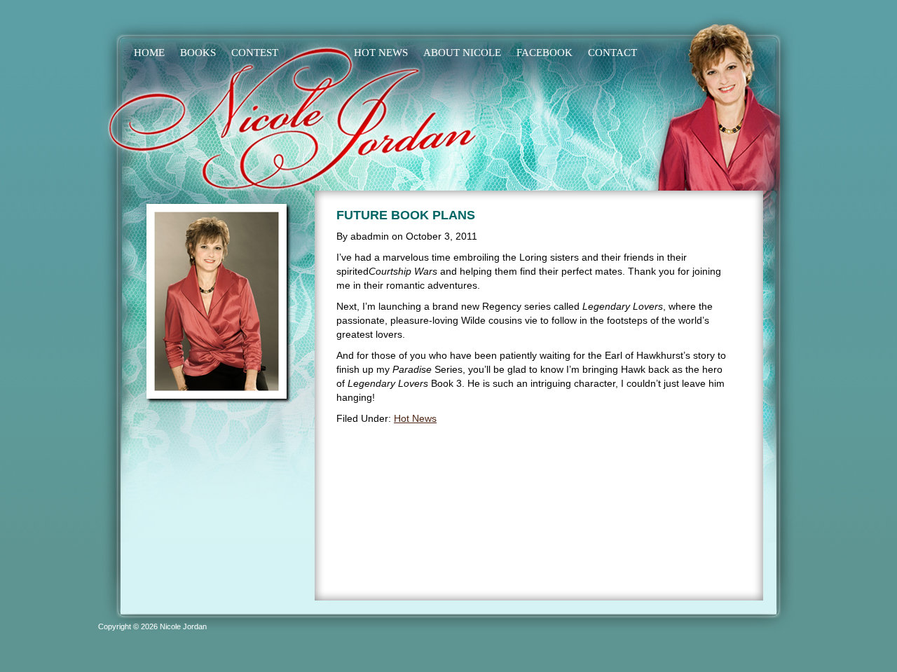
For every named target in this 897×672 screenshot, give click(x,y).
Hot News (415, 418)
